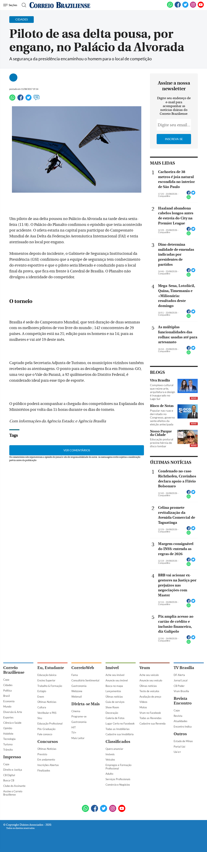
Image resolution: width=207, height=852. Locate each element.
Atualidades (180, 721)
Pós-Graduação (46, 729)
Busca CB (8, 780)
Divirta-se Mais (85, 704)
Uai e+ (177, 751)
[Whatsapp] (12, 99)
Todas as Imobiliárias (118, 729)
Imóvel (112, 667)
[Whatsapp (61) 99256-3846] (170, 6)
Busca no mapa (114, 685)
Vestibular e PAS (46, 712)
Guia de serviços (115, 701)
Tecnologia (9, 738)
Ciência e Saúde (12, 722)
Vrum (144, 667)
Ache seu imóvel (115, 675)
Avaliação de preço (150, 696)
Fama (74, 675)
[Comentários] (37, 99)
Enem (40, 696)
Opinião (7, 728)
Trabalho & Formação (49, 685)
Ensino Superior (46, 680)
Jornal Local (180, 680)
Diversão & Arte (12, 712)
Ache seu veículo (149, 675)
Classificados (118, 741)
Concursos (47, 741)
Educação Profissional (49, 723)
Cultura (41, 707)
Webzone (76, 691)
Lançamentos (113, 691)
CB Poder (179, 685)
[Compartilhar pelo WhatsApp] (189, 198)
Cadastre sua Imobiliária (120, 734)
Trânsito (8, 749)
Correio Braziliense (13, 670)
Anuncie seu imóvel (117, 680)
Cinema (75, 711)
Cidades (8, 685)
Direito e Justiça (12, 769)
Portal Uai (179, 746)
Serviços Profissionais (118, 779)
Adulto (109, 773)
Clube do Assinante (14, 785)
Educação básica (46, 675)
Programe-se (79, 716)
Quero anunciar (114, 748)
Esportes (8, 717)
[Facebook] (178, 6)
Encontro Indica (183, 726)
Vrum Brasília (181, 691)
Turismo (8, 744)
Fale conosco (44, 734)
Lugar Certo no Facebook (120, 723)
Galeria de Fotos (115, 718)
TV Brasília (184, 667)
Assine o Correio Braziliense (12, 793)
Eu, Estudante (50, 667)
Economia (9, 701)
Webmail (76, 696)
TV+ (73, 732)
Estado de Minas (183, 741)
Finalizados (43, 770)
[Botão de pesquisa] (22, 5)
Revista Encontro (183, 700)
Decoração (112, 712)
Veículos (110, 759)
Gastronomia (79, 685)
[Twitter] (28, 99)
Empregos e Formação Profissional (118, 766)
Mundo (7, 706)
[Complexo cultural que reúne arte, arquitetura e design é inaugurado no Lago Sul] (187, 386)
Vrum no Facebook (150, 712)
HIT (73, 727)
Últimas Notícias (46, 701)
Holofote (8, 733)
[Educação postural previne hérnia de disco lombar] (187, 437)
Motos (143, 707)
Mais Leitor (77, 738)
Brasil (6, 695)
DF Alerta (179, 675)
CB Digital (9, 775)
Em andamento (46, 759)
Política (7, 690)
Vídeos (143, 701)
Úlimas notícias (114, 696)
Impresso (12, 757)
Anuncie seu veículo (150, 680)
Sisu (39, 718)
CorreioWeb (82, 667)
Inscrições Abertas (48, 765)
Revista (178, 715)
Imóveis (110, 754)
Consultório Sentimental (85, 680)
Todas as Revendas (150, 718)
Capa (6, 679)
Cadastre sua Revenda (152, 723)
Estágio (41, 691)
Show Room (112, 707)
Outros (180, 734)
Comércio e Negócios (118, 784)
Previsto (42, 754)
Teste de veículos (149, 691)
